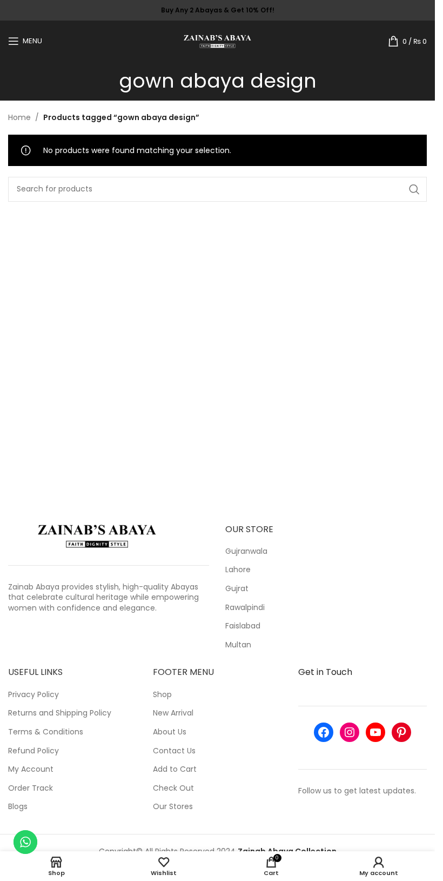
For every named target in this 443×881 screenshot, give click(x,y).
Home (19, 117)
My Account (30, 769)
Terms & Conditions (45, 732)
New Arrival (173, 713)
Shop (162, 695)
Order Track (30, 788)
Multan (238, 645)
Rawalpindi (245, 607)
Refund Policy (33, 751)
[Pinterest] (401, 732)
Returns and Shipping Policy (59, 713)
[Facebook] (323, 732)
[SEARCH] (414, 189)
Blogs (18, 806)
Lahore (238, 570)
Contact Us (174, 751)
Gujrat (237, 589)
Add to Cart (175, 769)
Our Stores (173, 806)
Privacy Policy (33, 695)
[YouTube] (375, 732)
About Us (169, 732)
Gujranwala (246, 551)
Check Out (173, 788)
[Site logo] (217, 40)
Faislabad (242, 626)
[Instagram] (349, 732)
